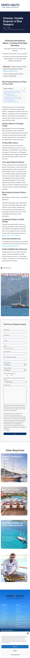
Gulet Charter (3, 609)
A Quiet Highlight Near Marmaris (11, 101)
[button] (28, 633)
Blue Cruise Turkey (4, 607)
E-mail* (5, 340)
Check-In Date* (7, 362)
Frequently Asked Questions (21, 626)
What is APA (18, 624)
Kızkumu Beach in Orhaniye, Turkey (12, 92)
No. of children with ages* (10, 357)
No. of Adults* (7, 351)
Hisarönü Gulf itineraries (10, 71)
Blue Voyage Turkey (5, 611)
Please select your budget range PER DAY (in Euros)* (14, 378)
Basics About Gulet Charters (21, 622)
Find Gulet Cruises (4, 617)
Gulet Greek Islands (5, 613)
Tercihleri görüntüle (15, 654)
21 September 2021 (6, 267)
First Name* (7, 329)
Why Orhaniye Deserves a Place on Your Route (14, 91)
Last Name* (6, 335)
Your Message (7, 385)
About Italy (18, 613)
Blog (2, 623)
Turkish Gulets (4, 615)
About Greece (18, 609)
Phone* (5, 346)
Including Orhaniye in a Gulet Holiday (12, 98)
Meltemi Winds (4, 619)
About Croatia (18, 611)
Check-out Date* (8, 368)
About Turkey (18, 607)
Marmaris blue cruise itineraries (11, 235)
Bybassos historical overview (10, 246)
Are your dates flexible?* (9, 374)
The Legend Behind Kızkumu (10, 95)
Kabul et (15, 646)
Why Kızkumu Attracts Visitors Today (12, 97)
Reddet (15, 650)
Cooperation (3, 621)
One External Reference (9, 100)
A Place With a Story (9, 94)
